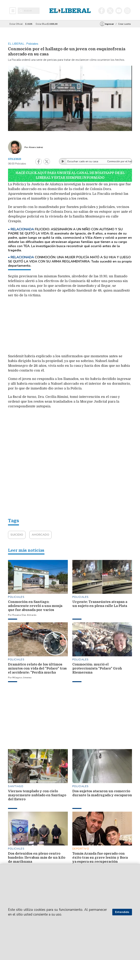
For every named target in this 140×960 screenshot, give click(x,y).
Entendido (122, 912)
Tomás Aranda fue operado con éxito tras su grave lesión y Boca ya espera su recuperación (100, 857)
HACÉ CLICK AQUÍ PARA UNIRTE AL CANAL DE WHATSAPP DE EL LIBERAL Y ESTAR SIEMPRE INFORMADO (70, 175)
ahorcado (40, 535)
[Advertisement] (90, 326)
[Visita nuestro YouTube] (118, 10)
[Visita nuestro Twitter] (110, 10)
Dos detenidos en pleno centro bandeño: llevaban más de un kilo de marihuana (36, 857)
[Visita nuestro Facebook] (101, 10)
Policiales (16, 597)
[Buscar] (21, 10)
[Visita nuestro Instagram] (127, 10)
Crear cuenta (124, 23)
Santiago (15, 786)
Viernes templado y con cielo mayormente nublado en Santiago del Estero (37, 795)
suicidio (16, 535)
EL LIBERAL (16, 44)
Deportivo (80, 848)
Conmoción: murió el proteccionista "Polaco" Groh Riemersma (97, 668)
